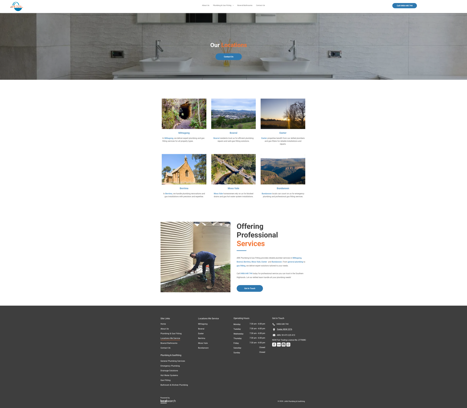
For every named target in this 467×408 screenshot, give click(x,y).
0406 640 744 (246, 273)
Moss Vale (233, 188)
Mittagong (184, 132)
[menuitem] (205, 5)
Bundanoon (283, 188)
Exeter (282, 132)
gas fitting (241, 266)
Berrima (184, 188)
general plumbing (295, 262)
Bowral (233, 132)
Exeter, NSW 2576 (284, 329)
